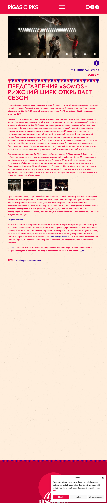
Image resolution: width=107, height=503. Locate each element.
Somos (39, 260)
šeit (54, 490)
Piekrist (61, 497)
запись (11, 247)
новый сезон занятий (59, 236)
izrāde (19, 260)
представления (29, 260)
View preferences (96, 497)
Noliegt (78, 497)
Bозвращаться (88, 70)
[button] (103, 478)
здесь (82, 250)
